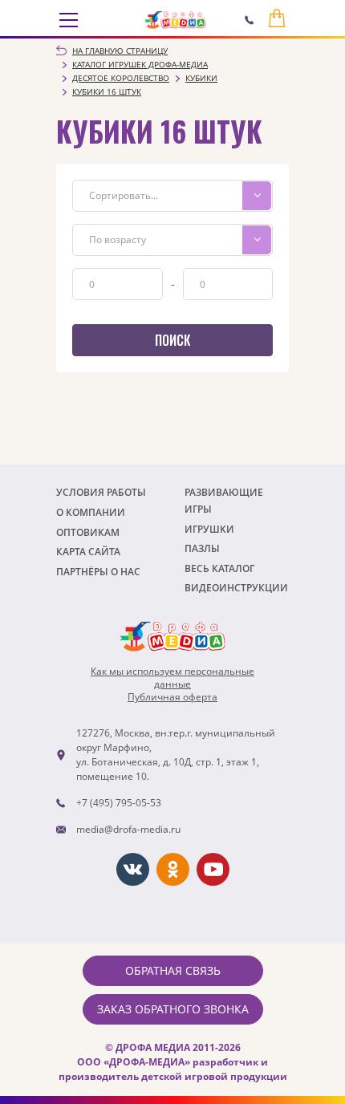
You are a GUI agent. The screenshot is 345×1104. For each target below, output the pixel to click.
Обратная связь (173, 970)
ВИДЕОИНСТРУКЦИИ (236, 588)
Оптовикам (88, 532)
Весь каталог (219, 568)
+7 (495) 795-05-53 (118, 803)
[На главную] (175, 20)
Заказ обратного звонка (173, 1009)
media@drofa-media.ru (128, 829)
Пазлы (202, 548)
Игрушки (209, 529)
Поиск (172, 340)
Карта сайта (88, 551)
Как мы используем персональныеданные (172, 678)
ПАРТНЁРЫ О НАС (98, 571)
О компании (90, 512)
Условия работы (101, 492)
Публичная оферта (172, 697)
